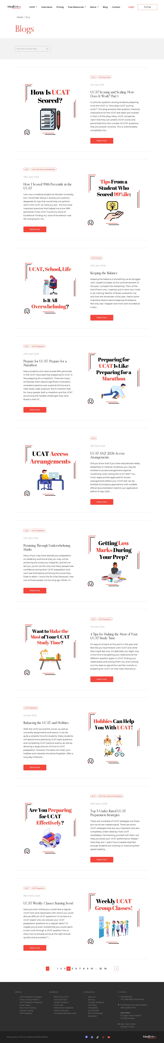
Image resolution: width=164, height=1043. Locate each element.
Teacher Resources (61, 1011)
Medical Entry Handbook (63, 1008)
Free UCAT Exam (60, 1000)
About (93, 7)
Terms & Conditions (26, 1037)
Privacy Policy (12, 1037)
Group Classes (25, 1005)
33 (100, 968)
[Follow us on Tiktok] (98, 1037)
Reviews (91, 1000)
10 (92, 968)
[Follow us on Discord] (87, 1037)
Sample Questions (61, 1002)
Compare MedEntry (96, 1002)
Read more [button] (102, 141)
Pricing (60, 7)
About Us (91, 997)
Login (131, 7)
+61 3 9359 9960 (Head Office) (132, 999)
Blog (105, 7)
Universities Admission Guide (65, 1013)
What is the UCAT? (61, 997)
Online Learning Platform (29, 1000)
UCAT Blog (92, 1005)
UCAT (32, 7)
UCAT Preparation (38, 346)
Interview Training (26, 1011)
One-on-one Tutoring (28, 1008)
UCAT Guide (58, 1005)
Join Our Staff (93, 1011)
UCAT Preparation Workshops (31, 1002)
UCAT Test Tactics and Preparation (43, 169)
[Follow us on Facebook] (92, 1037)
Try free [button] (147, 7)
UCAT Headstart (26, 1013)
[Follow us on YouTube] (109, 1037)
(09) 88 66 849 (126, 997)
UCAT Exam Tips (104, 77)
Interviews (46, 7)
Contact (116, 7)
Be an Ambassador (95, 1013)
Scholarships (93, 1008)
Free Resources (76, 7)
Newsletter (92, 1016)
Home (20, 17)
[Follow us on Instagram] (104, 1037)
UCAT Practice (96, 258)
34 (105, 968)
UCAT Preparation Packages (31, 997)
